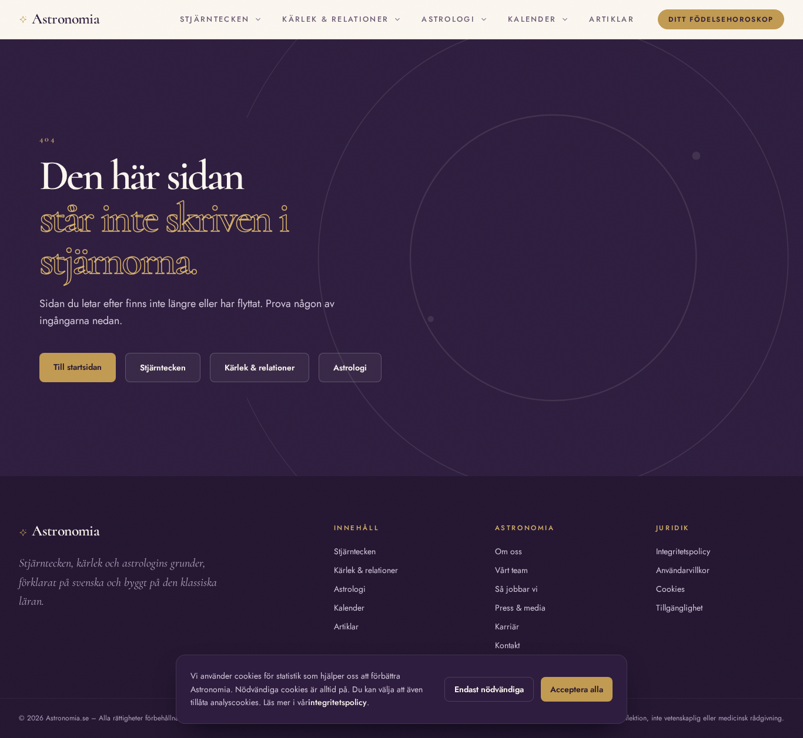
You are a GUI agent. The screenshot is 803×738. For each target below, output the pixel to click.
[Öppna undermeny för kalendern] (565, 19)
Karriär (507, 626)
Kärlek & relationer (335, 19)
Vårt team (511, 570)
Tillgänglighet (679, 608)
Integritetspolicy (683, 551)
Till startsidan (77, 367)
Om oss (508, 551)
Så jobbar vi (516, 589)
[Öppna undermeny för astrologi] (484, 19)
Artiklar (611, 19)
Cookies (670, 589)
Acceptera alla (576, 689)
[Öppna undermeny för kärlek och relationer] (397, 19)
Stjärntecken (215, 19)
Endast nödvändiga (489, 689)
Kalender (532, 19)
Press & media (520, 608)
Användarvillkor (683, 570)
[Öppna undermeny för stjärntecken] (258, 19)
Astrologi (448, 19)
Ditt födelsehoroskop (721, 19)
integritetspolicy (337, 702)
